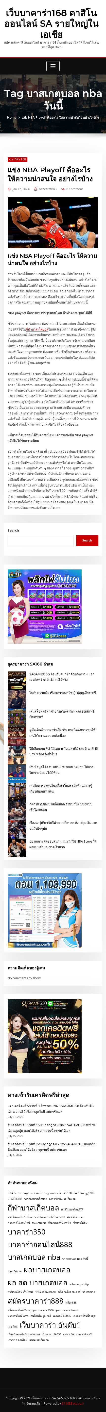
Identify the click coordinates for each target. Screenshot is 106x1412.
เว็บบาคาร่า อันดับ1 (50, 1325)
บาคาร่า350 (27, 1232)
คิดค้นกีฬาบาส (75, 1217)
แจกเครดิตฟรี (84, 1334)
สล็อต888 (71, 1302)
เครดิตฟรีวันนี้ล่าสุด (84, 1316)
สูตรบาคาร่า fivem (66, 1310)
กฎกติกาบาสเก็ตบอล (35, 1199)
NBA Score (14, 1193)
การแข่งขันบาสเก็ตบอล (62, 1199)
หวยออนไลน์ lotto (18, 1316)
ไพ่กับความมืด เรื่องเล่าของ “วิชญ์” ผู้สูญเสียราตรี (62, 693)
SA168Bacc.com (73, 1403)
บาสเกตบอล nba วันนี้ (75, 1258)
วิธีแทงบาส (88, 1292)
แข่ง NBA (68, 1334)
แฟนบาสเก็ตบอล (39, 1340)
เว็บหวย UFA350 (51, 1334)
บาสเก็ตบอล (15, 1271)
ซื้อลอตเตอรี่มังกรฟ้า (59, 1223)
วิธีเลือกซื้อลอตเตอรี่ (69, 1292)
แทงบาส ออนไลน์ (17, 1340)
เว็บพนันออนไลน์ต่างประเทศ (24, 1334)
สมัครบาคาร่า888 (36, 1301)
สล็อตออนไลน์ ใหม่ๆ (19, 1310)
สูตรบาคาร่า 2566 (43, 1310)
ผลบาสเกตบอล (47, 1270)
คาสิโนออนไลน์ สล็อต (20, 1217)
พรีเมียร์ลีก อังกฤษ (45, 1292)
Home (12, 117)
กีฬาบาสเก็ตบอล (37, 329)
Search (13, 530)
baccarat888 (47, 189)
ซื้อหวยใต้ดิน (80, 1223)
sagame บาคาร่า (33, 1193)
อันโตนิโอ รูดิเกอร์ (41, 1316)
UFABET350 (15, 1199)
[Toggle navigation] (53, 66)
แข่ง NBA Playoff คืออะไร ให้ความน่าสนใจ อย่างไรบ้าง (60, 117)
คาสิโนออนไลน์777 (72, 1209)
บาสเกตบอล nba (34, 1257)
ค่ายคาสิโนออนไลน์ (19, 1223)
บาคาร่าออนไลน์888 (40, 1244)
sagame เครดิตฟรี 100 (58, 1193)
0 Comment (74, 189)
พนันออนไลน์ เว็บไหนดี (21, 1292)
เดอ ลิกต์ (13, 1326)
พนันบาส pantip (79, 1284)
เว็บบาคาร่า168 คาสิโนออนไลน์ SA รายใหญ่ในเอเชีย (51, 23)
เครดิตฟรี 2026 (62, 1316)
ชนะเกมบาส (39, 1223)
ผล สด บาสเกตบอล (38, 1282)
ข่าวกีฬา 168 (17, 159)
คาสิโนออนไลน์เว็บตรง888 (50, 1217)
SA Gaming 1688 (84, 1193)
